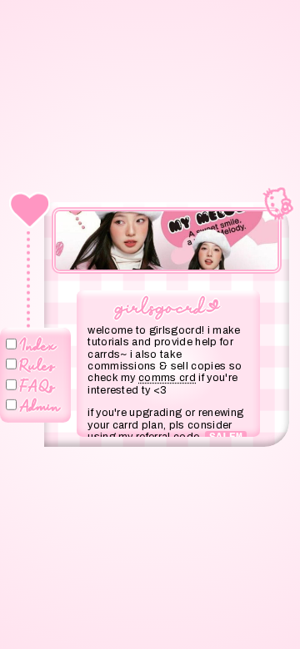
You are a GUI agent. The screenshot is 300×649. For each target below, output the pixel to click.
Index (38, 343)
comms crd (167, 378)
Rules (37, 363)
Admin (40, 404)
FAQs (37, 384)
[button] (73, 228)
